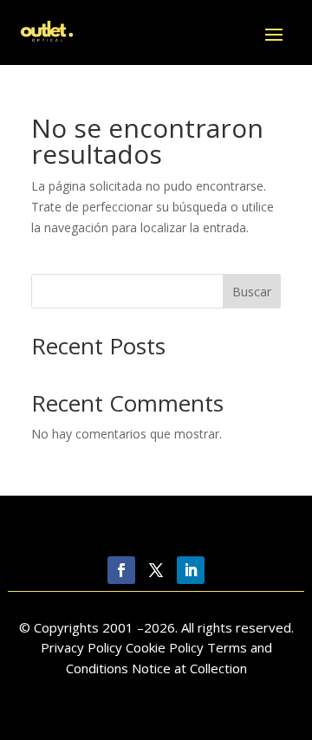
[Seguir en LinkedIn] (191, 570)
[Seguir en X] (156, 570)
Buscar (251, 291)
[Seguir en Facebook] (121, 570)
